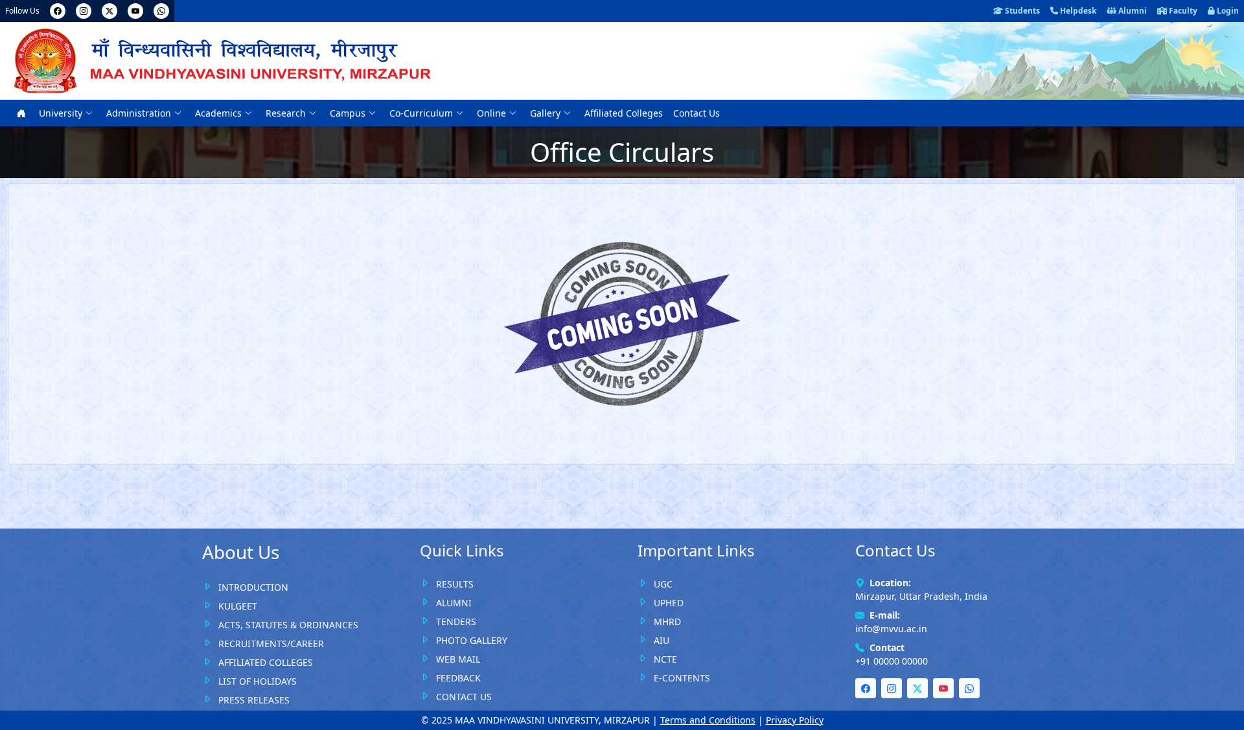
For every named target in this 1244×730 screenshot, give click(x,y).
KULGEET (237, 606)
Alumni (1131, 10)
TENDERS (456, 621)
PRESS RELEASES (254, 700)
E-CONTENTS (682, 678)
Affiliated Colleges (623, 113)
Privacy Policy (795, 720)
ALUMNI (454, 603)
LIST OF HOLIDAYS (257, 681)
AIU (661, 640)
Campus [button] (349, 113)
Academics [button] (219, 113)
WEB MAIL (458, 659)
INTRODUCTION (253, 587)
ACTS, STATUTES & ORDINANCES (288, 625)
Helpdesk (1077, 10)
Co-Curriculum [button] (422, 113)
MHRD (667, 621)
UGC (663, 584)
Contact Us (696, 113)
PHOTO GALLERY (471, 640)
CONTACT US (464, 696)
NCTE (665, 659)
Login (1227, 10)
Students (1021, 10)
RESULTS (455, 584)
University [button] (62, 113)
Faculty (1182, 10)
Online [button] (493, 113)
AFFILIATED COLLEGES (265, 662)
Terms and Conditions (707, 720)
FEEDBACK (458, 678)
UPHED (669, 603)
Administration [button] (140, 113)
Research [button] (287, 113)
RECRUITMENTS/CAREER (271, 643)
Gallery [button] (546, 113)
